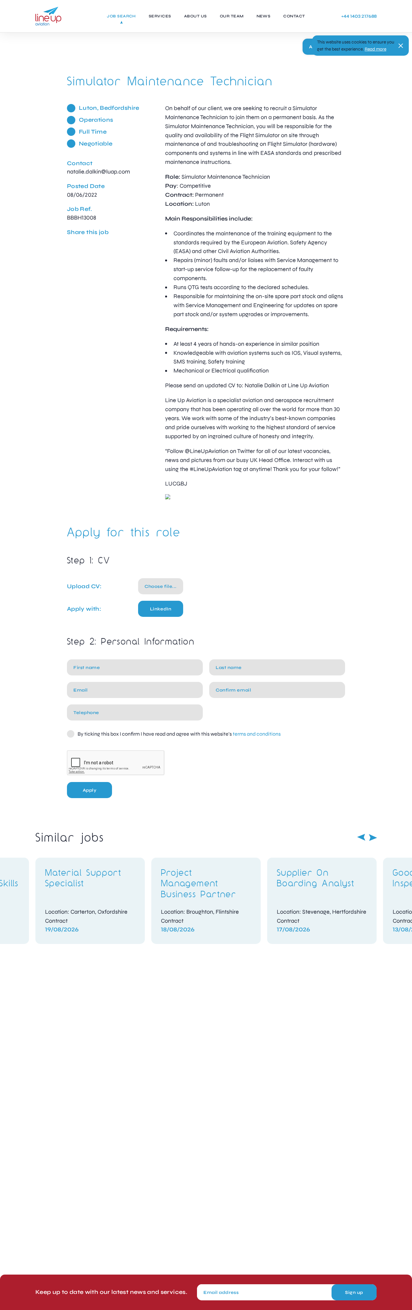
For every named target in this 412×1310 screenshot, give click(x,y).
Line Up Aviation (48, 16)
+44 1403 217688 (359, 16)
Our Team (232, 16)
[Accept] (401, 46)
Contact (294, 16)
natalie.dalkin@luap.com (98, 171)
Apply (90, 790)
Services (160, 16)
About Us (195, 16)
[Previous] (361, 837)
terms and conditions (257, 734)
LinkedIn (160, 609)
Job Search (121, 16)
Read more (375, 49)
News (264, 16)
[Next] (373, 837)
